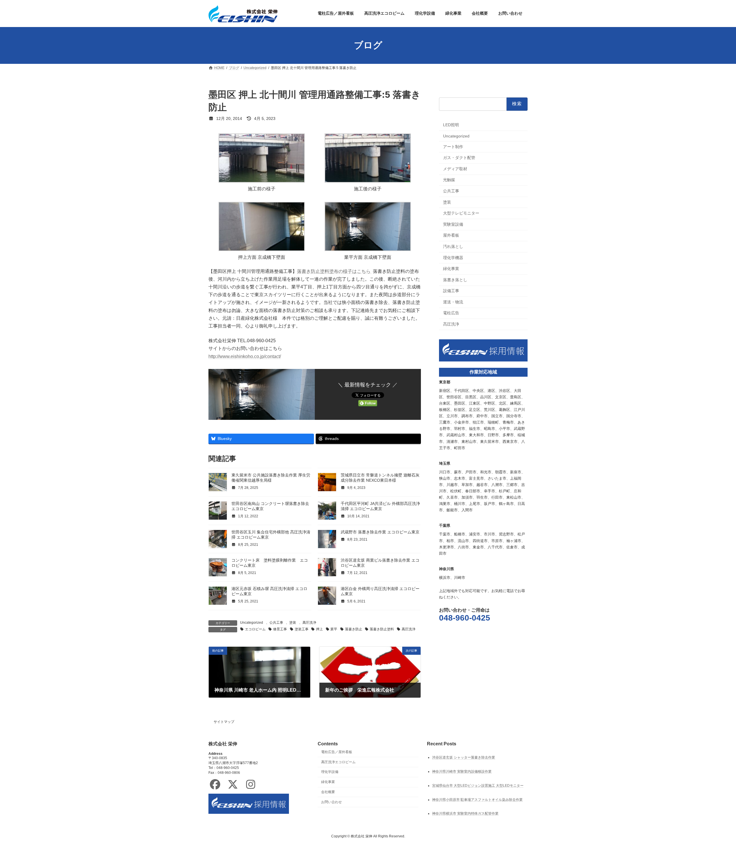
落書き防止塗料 (382, 629)
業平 (333, 629)
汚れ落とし (453, 246)
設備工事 (451, 290)
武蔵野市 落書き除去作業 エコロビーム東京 (380, 532)
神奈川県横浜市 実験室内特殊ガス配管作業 (465, 813)
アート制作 (453, 146)
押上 (319, 629)
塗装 (292, 623)
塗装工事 (301, 629)
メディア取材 (455, 168)
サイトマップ (224, 722)
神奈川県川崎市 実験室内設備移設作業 (462, 771)
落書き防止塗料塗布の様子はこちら (334, 271)
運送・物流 (453, 301)
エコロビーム (255, 629)
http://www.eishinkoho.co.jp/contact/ (244, 356)
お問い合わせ (331, 802)
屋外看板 (451, 235)
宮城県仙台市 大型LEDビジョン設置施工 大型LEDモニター (478, 785)
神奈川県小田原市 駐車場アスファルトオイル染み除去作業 (477, 799)
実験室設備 (453, 224)
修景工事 (280, 629)
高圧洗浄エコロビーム (338, 762)
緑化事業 (451, 268)
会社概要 (328, 792)
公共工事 (276, 623)
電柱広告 (451, 313)
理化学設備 (329, 772)
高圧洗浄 (309, 623)
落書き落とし (455, 279)
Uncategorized (251, 623)
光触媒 (449, 179)
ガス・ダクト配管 (459, 157)
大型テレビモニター (461, 213)
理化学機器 (453, 257)
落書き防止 (353, 629)
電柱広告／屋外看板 (336, 752)
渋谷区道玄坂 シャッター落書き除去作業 (463, 757)
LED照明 (451, 125)
